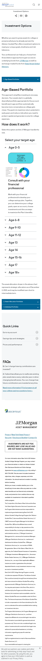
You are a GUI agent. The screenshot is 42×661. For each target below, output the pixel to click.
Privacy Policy (18, 658)
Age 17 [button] (12, 265)
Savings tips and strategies (13, 338)
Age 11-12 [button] (14, 235)
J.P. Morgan (24, 61)
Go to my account (10, 332)
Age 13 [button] (13, 242)
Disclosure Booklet (20, 438)
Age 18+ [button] (13, 272)
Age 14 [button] (13, 250)
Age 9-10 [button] (14, 227)
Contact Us (32, 438)
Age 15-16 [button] (15, 257)
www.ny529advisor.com (20, 470)
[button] (40, 648)
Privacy (8, 435)
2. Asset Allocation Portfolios (13, 301)
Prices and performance (12, 345)
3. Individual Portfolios (11, 307)
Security (8, 438)
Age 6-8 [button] (13, 220)
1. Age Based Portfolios (11, 79)
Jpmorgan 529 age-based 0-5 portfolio (21, 158)
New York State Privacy (20, 435)
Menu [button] (38, 5)
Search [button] (33, 4)
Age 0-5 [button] (14, 147)
